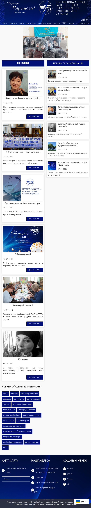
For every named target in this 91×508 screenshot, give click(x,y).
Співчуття (23, 359)
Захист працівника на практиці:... (23, 98)
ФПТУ (5, 448)
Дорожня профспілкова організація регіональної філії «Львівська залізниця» (68, 155)
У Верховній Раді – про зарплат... (23, 152)
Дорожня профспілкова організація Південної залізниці (65, 135)
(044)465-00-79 (41, 477)
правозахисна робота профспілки (17, 431)
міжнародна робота (26, 410)
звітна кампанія (33, 399)
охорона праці (22, 421)
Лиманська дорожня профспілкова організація (65, 81)
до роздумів (19, 399)
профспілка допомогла (12, 442)
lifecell (5, 394)
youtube (70, 474)
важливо (14, 394)
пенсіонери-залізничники (14, 426)
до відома (7, 399)
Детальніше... (35, 116)
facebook (70, 468)
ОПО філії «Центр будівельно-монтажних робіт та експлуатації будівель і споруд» (66, 99)
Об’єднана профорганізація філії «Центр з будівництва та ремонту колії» (68, 174)
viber (68, 484)
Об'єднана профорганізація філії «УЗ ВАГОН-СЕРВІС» (67, 117)
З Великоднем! (23, 254)
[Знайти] (27, 478)
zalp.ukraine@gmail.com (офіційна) (47, 482)
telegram (70, 479)
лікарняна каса (9, 410)
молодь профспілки (11, 415)
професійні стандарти (12, 437)
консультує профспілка (22, 404)
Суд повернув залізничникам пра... (23, 203)
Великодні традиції (23, 305)
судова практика (32, 442)
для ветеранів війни (29, 394)
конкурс (6, 404)
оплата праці (8, 421)
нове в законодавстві (31, 415)
